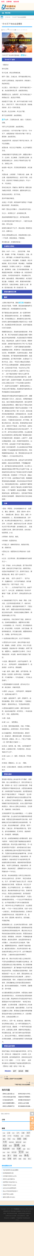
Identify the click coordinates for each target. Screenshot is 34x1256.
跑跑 (20, 1159)
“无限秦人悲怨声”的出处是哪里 (13, 1079)
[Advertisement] (17, 1239)
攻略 (25, 1138)
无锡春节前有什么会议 (9, 1185)
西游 (20, 1156)
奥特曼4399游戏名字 (24, 1100)
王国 (13, 1149)
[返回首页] (32, 1118)
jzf (6, 30)
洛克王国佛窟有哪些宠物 (10, 1103)
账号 (14, 1159)
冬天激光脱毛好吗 (8, 1100)
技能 (19, 1138)
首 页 (2, 1)
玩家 (19, 1148)
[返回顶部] (32, 1128)
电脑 (24, 1149)
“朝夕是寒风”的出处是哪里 (10, 1170)
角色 (26, 1155)
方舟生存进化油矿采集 (9, 1097)
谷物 (9, 1158)
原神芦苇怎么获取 (8, 1194)
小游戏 (27, 1136)
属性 (4, 1139)
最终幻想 (18, 1142)
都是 (24, 1159)
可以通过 (16, 1136)
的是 (4, 1152)
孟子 (3, 119)
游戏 (16, 1145)
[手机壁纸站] (17, 7)
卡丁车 (9, 1136)
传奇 (13, 1133)
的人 (28, 1149)
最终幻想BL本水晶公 (9, 1197)
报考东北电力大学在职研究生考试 (26, 1094)
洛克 (10, 1146)
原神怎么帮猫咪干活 (8, 1106)
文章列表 (9, 1)
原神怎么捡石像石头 (9, 1179)
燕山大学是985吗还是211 (10, 1191)
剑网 (4, 1136)
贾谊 (22, 55)
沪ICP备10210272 (26, 1211)
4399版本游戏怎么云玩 (10, 1176)
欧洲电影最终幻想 (8, 1173)
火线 (23, 1145)
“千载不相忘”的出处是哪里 (22, 1084)
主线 (4, 1133)
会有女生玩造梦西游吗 (9, 1188)
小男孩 (17, 1220)
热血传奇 (6, 1148)
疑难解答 (18, 1211)
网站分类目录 (29, 1209)
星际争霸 (11, 1142)
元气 (18, 1133)
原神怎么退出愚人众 (8, 1094)
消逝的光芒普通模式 (24, 1097)
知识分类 (16, 1)
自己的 (21, 302)
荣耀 (4, 1156)
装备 (15, 1155)
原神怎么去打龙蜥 (23, 1103)
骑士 (29, 1159)
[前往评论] (32, 1123)
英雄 (27, 1152)
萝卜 (9, 1155)
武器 (5, 1145)
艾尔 (21, 1152)
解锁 (4, 1159)
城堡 (22, 1136)
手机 (14, 1139)
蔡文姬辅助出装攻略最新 (25, 1106)
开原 (9, 1139)
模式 (24, 1142)
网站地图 (13, 1211)
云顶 (8, 1133)
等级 (8, 1152)
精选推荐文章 (6, 1211)
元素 (23, 1133)
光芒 (28, 1133)
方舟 (5, 1141)
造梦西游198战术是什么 (10, 1182)
